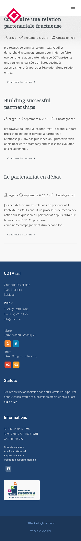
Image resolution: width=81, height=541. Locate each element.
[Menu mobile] (73, 7)
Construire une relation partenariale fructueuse (33, 22)
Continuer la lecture (23, 81)
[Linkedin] (8, 469)
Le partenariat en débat (32, 176)
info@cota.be (12, 319)
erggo (12, 38)
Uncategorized (65, 38)
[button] (8, 303)
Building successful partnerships (27, 103)
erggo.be (46, 530)
